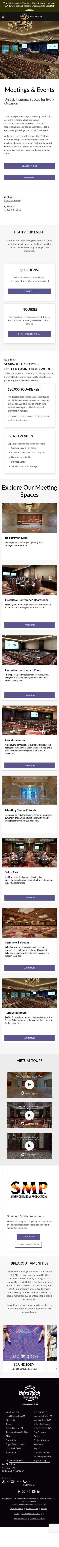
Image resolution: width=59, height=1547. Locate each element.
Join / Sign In (39, 1412)
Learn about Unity (41, 1416)
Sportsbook (11, 1452)
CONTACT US (29, 291)
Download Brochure (28, 1244)
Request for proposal (29, 334)
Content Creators (41, 1440)
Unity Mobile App (41, 1424)
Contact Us (11, 1440)
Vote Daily (50, 5)
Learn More (30, 625)
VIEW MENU (29, 177)
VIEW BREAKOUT (29, 166)
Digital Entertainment (15, 1444)
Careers (37, 1436)
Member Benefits (41, 1420)
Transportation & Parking (17, 1432)
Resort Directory (13, 1428)
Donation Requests (42, 1452)
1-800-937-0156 (12, 209)
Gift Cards (10, 1420)
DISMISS (29, 9)
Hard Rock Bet (12, 1448)
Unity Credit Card (41, 1428)
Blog (35, 1448)
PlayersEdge (39, 1460)
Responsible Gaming (30, 1514)
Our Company (40, 1432)
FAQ (8, 1436)
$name (9, 1424)
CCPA (16, 1514)
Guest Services (12, 1412)
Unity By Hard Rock (14, 1460)
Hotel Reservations (14, 1416)
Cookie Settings (37, 1519)
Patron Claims (16, 1509)
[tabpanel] (24, 1348)
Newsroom (38, 1444)
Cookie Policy (20, 1519)
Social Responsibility (42, 1456)
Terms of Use (32, 1509)
